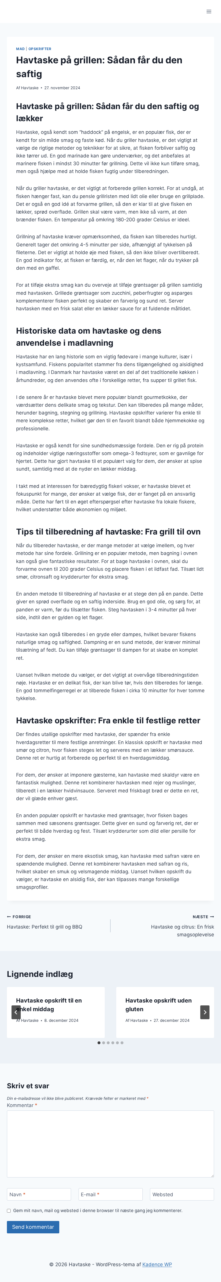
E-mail (90, 1194)
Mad (20, 49)
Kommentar (22, 1105)
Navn (17, 1194)
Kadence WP (157, 1264)
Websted (163, 1194)
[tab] (99, 1042)
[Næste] (204, 1012)
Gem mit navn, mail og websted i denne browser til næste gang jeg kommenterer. (97, 1210)
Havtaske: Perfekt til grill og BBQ (44, 922)
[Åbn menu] (208, 11)
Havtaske (30, 87)
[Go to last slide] (16, 1012)
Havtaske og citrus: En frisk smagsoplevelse (182, 925)
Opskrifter (40, 49)
